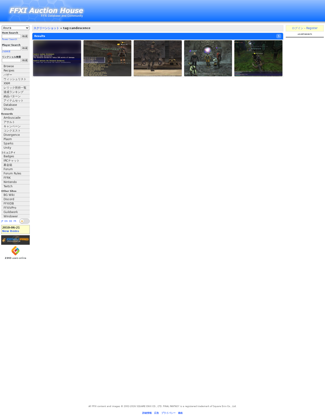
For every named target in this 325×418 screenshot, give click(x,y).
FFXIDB (9, 203)
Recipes (9, 70)
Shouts (9, 109)
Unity (7, 147)
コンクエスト (12, 130)
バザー (8, 74)
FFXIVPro (10, 207)
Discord (9, 199)
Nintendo (10, 182)
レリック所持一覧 (15, 87)
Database (10, 105)
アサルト (9, 122)
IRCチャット (12, 160)
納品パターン (12, 96)
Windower (11, 216)
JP (2, 221)
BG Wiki (9, 195)
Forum (8, 169)
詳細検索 (6, 51)
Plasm (8, 139)
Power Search (9, 39)
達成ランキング (14, 92)
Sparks (8, 143)
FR (15, 221)
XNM (7, 83)
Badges (9, 156)
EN (6, 221)
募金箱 (8, 165)
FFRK (7, 177)
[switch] (24, 221)
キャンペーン (12, 126)
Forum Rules (12, 173)
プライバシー (168, 413)
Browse (9, 66)
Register (312, 28)
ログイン (297, 28)
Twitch (8, 186)
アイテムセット (14, 100)
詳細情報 (147, 413)
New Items (10, 231)
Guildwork (11, 212)
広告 (156, 413)
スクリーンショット (46, 28)
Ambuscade (12, 117)
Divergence (12, 135)
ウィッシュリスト (15, 79)
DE (10, 221)
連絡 (180, 413)
